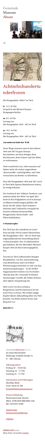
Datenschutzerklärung (17, 412)
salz (11, 430)
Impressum (11, 409)
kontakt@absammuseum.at (19, 388)
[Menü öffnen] (4, 43)
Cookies (25, 433)
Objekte (10, 419)
